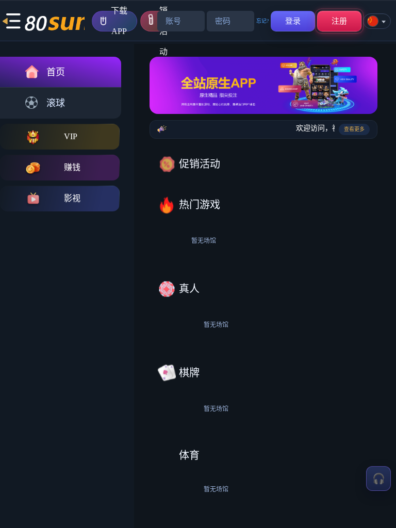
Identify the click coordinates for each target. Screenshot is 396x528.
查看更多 (354, 129)
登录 (293, 21)
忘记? (262, 21)
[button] (11, 21)
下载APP (119, 21)
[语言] (377, 21)
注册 (339, 21)
